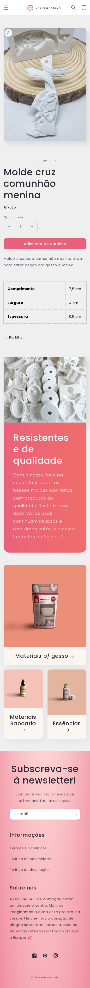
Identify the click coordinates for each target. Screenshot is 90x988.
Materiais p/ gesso (41, 656)
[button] (6, 7)
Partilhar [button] (16, 337)
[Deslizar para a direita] (55, 161)
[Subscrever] (75, 814)
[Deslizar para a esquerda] (34, 161)
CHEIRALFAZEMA (49, 977)
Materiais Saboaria (23, 720)
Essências (67, 723)
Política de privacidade (30, 859)
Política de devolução (29, 869)
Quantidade (14, 217)
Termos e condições (28, 848)
